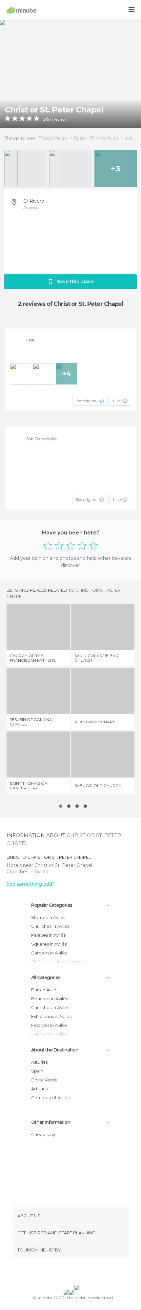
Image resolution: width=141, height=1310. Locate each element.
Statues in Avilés (48, 917)
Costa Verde (44, 1079)
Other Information (50, 1122)
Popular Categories (51, 905)
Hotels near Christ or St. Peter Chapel (50, 865)
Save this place (75, 281)
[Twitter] (69, 1273)
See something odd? (31, 884)
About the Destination (54, 1050)
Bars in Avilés (44, 989)
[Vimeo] (77, 1273)
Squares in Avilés (49, 944)
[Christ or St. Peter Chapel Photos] (70, 74)
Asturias (39, 1062)
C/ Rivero (33, 201)
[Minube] (21, 10)
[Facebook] (60, 1273)
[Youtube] (86, 1273)
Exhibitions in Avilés (51, 1016)
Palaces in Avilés (48, 935)
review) (60, 119)
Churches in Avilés (27, 872)
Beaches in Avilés (49, 998)
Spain (37, 1071)
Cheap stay (43, 1134)
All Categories (45, 977)
